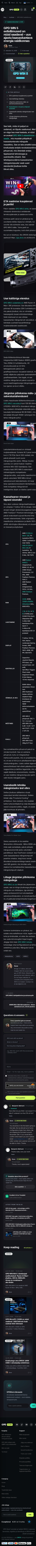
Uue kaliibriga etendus (16, 99)
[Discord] (17, 1425)
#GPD (18, 956)
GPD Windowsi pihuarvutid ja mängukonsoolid (7, 1436)
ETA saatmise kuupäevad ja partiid (20, 96)
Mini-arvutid (5, 1448)
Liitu (29, 1514)
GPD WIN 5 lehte (22, 209)
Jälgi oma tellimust (26, 1442)
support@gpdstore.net (21, 1139)
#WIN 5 (25, 956)
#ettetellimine (9, 956)
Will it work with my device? (15, 1038)
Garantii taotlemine (27, 1450)
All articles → (28, 1248)
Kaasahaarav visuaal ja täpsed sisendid (19, 107)
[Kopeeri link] (19, 87)
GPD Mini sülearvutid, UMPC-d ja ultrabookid (9, 1443)
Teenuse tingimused (25, 1465)
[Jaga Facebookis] (10, 87)
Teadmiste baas (7, 1490)
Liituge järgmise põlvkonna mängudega (18, 117)
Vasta (10, 1116)
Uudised (11, 17)
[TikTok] (22, 1425)
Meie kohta (5, 1494)
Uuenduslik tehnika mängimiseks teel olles (21, 112)
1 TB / (24, 611)
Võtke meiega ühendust (9, 1497)
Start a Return (25, 1446)
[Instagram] (31, 1425)
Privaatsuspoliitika (25, 1462)
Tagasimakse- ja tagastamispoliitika (25, 1470)
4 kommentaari (10, 53)
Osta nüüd (20, 273)
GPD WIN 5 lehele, (25, 942)
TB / (29, 611)
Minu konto (22, 1438)
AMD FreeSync (27, 591)
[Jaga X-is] (5, 87)
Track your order (26, 1454)
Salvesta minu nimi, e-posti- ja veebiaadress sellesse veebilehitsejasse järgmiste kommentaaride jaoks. (21, 1078)
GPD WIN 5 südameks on (13, 303)
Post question (20, 1098)
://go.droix (20, 238)
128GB (24, 601)
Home (3, 1482)
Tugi (20, 2)
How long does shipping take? (16, 1046)
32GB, (24, 599)
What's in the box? (12, 1042)
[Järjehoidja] (24, 87)
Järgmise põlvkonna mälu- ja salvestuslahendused (18, 102)
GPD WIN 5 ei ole (10, 884)
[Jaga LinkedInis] (15, 87)
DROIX (19, 1537)
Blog (5, 17)
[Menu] (2, 9)
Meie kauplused (24, 1434)
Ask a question (25, 53)
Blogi (3, 1486)
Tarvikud (4, 1452)
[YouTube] (26, 1425)
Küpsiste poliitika (24, 1458)
